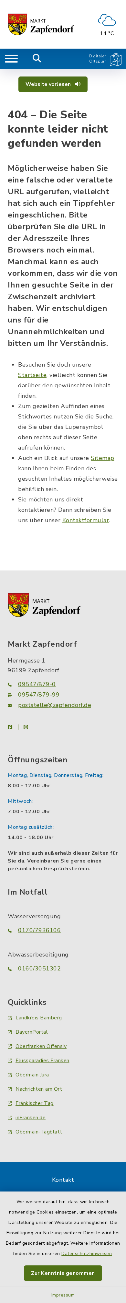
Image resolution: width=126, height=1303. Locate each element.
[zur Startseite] (41, 24)
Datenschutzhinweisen (86, 1253)
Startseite (32, 375)
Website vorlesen (49, 84)
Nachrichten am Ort (39, 1089)
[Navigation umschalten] (11, 58)
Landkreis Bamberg (39, 1017)
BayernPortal (32, 1032)
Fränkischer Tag (35, 1103)
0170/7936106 (39, 930)
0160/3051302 (39, 968)
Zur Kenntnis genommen (63, 1273)
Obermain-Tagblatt (39, 1131)
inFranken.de (31, 1117)
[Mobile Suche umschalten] (37, 59)
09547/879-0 (37, 684)
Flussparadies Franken (42, 1060)
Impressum (63, 1295)
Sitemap (102, 458)
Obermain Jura (32, 1074)
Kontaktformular (85, 520)
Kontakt (63, 1180)
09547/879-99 (38, 694)
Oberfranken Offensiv (41, 1046)
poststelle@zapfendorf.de (54, 705)
